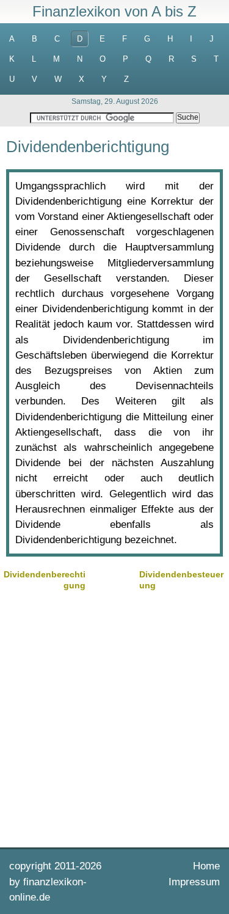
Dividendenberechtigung (44, 579)
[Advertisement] (114, 717)
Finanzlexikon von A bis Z (114, 11)
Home (206, 866)
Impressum (194, 882)
